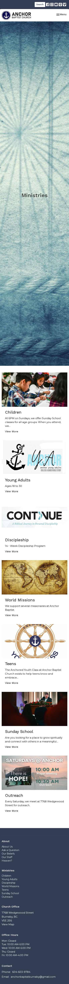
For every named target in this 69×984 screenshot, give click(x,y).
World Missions (10, 886)
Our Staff (7, 857)
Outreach (7, 896)
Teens (5, 889)
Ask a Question (10, 850)
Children (6, 875)
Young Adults (9, 879)
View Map (8, 924)
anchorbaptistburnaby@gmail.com (33, 976)
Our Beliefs (8, 853)
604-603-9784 (21, 971)
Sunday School (10, 893)
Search (40, 4)
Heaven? (7, 860)
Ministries (8, 870)
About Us (7, 846)
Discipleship (8, 882)
